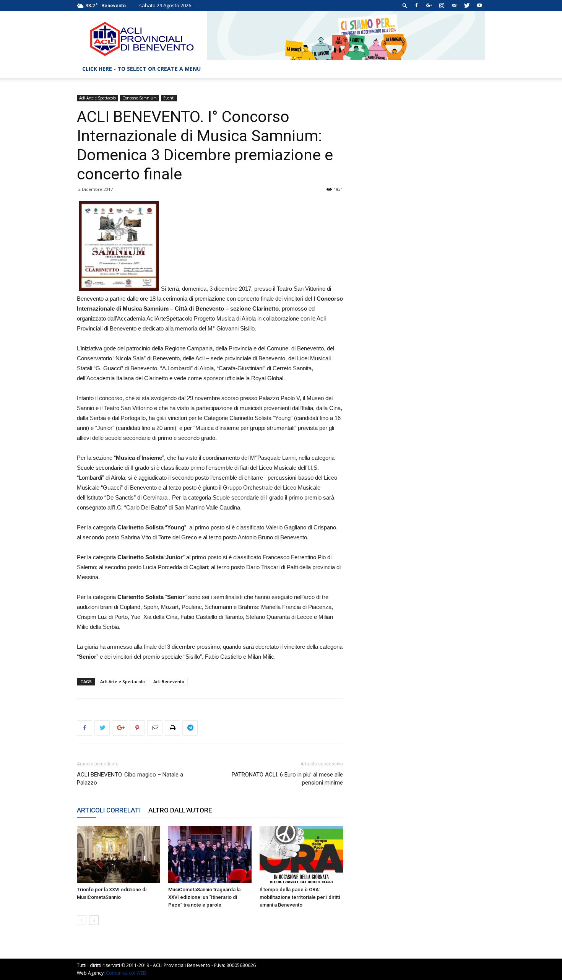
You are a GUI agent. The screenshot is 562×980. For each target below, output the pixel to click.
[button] (405, 5)
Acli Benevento (168, 681)
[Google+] (429, 5)
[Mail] (454, 5)
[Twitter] (467, 5)
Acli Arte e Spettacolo (97, 98)
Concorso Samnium (139, 98)
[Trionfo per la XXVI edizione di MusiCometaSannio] (118, 854)
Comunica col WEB (126, 973)
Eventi (169, 98)
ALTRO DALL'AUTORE (180, 810)
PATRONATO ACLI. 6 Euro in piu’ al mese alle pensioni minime (287, 778)
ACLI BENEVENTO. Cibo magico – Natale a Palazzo (130, 778)
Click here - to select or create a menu (141, 68)
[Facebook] (416, 5)
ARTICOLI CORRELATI (109, 810)
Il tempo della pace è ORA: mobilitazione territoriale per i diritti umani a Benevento (300, 897)
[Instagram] (441, 5)
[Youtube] (479, 5)
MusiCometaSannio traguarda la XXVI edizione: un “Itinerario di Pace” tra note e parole (204, 897)
